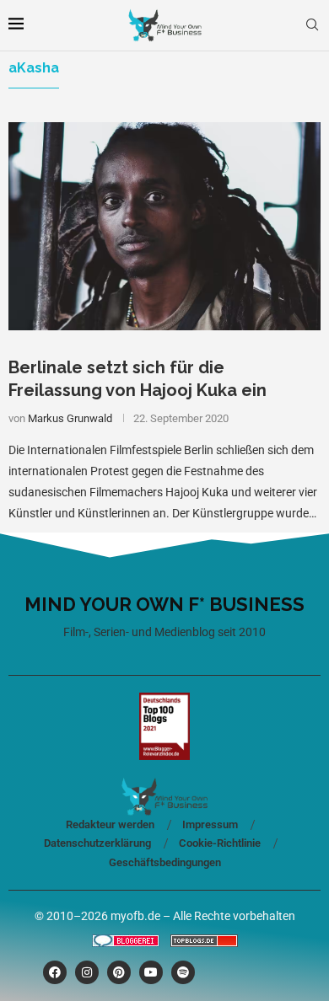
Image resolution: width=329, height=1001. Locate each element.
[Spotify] (183, 972)
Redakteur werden (110, 824)
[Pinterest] (119, 972)
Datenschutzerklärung (97, 843)
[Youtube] (151, 972)
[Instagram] (87, 972)
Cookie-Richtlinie (220, 843)
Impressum (210, 824)
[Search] (312, 25)
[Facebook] (55, 972)
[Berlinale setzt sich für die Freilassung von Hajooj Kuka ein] (164, 226)
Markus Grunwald (70, 418)
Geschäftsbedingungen (165, 862)
